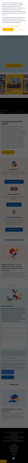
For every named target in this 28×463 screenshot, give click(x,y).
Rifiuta (20, 29)
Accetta (8, 29)
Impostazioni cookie (14, 25)
